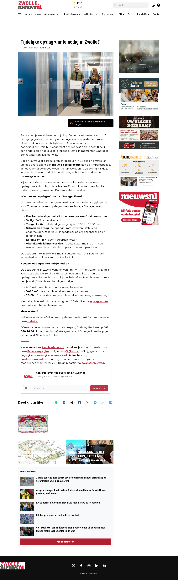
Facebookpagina (38, 351)
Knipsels (45, 48)
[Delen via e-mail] (110, 402)
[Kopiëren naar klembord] (103, 402)
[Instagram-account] (89, 565)
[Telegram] (95, 402)
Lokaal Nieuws (69, 14)
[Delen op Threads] (72, 402)
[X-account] (73, 565)
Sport (131, 14)
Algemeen (50, 14)
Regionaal (108, 14)
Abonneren (99, 388)
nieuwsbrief (59, 355)
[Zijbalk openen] (19, 14)
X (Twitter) (73, 351)
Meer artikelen (65, 541)
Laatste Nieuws (32, 14)
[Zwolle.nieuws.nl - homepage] (30, 5)
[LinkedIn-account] (96, 565)
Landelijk (142, 14)
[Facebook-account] (81, 565)
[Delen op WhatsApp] (56, 402)
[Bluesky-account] (104, 565)
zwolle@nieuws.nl (93, 363)
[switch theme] (153, 5)
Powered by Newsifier (89, 573)
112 (120, 14)
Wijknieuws (90, 14)
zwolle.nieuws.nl (32, 359)
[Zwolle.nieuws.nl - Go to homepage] (12, 565)
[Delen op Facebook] (79, 402)
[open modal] (158, 5)
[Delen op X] (87, 402)
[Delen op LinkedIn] (64, 402)
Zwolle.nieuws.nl (53, 347)
